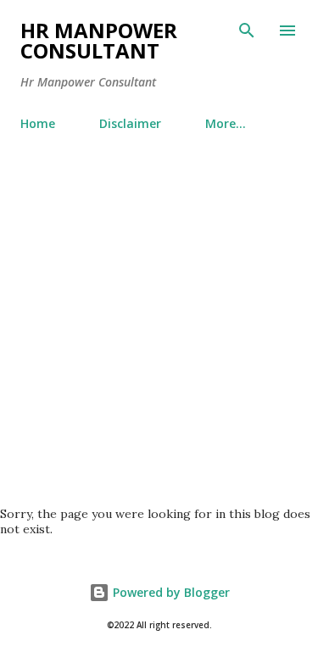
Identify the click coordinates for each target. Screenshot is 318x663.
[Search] (247, 30)
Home (37, 123)
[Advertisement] (159, 312)
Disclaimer (130, 123)
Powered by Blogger (169, 592)
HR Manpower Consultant (98, 40)
